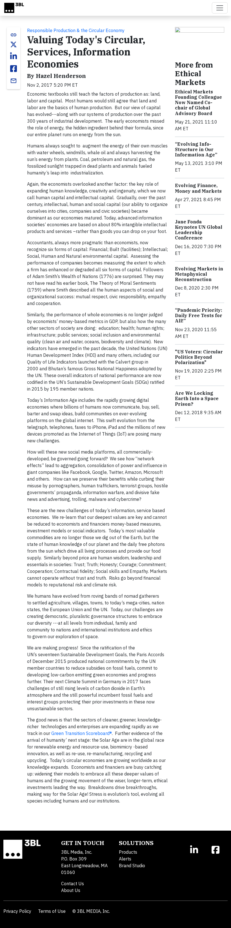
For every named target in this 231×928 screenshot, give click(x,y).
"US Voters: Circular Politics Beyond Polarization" (199, 357)
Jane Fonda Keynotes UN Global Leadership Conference (198, 230)
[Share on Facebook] (13, 68)
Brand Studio (132, 865)
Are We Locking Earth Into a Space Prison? (197, 398)
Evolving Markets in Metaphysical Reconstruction (199, 274)
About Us (70, 890)
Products (128, 852)
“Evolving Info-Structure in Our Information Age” (196, 149)
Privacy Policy (17, 911)
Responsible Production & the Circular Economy (76, 30)
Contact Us (72, 883)
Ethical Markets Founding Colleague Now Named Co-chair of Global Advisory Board (198, 102)
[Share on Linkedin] (13, 56)
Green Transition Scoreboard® (81, 733)
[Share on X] (13, 44)
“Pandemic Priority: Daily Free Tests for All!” (198, 315)
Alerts (125, 859)
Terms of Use (52, 911)
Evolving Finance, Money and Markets (198, 188)
